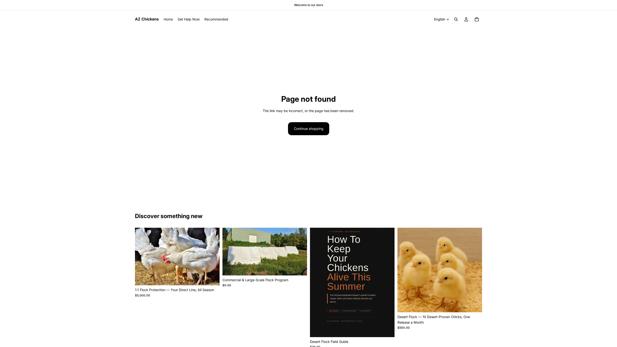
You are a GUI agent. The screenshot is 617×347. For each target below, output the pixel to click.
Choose (478, 305)
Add (303, 268)
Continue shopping (308, 129)
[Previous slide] (317, 282)
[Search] (456, 19)
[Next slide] (387, 282)
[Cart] (476, 19)
